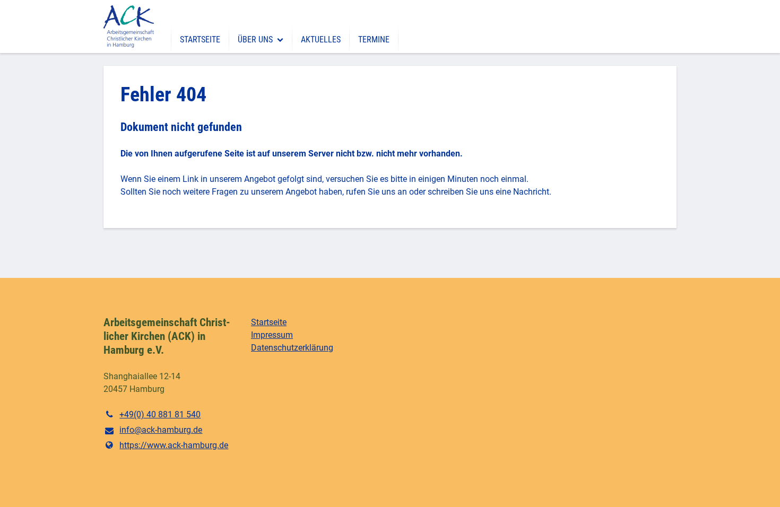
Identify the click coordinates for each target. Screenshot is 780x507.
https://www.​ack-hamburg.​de (173, 445)
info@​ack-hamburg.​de (160, 430)
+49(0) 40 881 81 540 (160, 414)
